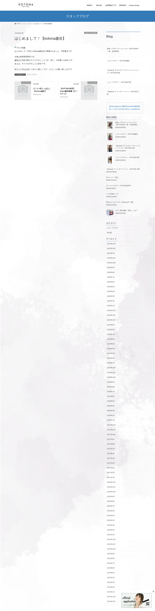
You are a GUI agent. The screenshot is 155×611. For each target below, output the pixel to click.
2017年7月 (111, 449)
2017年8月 (111, 444)
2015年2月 (111, 587)
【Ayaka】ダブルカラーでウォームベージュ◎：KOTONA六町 (122, 71)
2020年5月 (111, 287)
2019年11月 (111, 315)
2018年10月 (111, 377)
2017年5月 (111, 458)
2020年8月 (111, 272)
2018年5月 (111, 401)
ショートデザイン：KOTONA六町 (119, 82)
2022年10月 (111, 248)
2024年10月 (111, 244)
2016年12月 (111, 482)
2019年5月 (111, 344)
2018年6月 (111, 396)
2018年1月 (111, 420)
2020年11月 (111, 258)
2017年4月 (111, 463)
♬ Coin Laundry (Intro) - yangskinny (125, 109)
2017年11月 (111, 430)
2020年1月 (111, 306)
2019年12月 (111, 310)
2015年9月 (111, 554)
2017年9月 (111, 439)
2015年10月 (111, 549)
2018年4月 (111, 406)
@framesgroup (115, 106)
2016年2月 (111, 530)
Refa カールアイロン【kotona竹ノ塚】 (120, 202)
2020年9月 (111, 267)
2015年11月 (111, 544)
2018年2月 (111, 415)
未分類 (109, 233)
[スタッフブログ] (23, 86)
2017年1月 (111, 477)
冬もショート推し (112, 177)
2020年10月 (111, 263)
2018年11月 (111, 372)
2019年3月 (111, 353)
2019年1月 (111, 363)
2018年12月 (111, 368)
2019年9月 (111, 325)
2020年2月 (111, 301)
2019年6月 (111, 339)
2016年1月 (111, 535)
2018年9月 (111, 382)
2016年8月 (111, 501)
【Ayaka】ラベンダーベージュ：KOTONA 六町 (123, 93)
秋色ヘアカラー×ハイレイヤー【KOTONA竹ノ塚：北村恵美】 (122, 50)
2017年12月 (111, 425)
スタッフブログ (91, 33)
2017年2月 (111, 472)
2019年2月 (111, 358)
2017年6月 (111, 453)
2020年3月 (111, 296)
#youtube (130, 106)
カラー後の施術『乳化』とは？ (126, 210)
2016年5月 (111, 515)
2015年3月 (111, 582)
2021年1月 (111, 253)
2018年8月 (111, 387)
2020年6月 (111, 282)
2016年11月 (111, 487)
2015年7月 (111, 563)
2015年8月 (111, 558)
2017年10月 (111, 434)
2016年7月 (111, 506)
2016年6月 (111, 511)
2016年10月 (111, 492)
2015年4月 (111, 577)
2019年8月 (111, 329)
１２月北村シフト (112, 194)
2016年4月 (111, 520)
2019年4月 (111, 349)
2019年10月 (111, 320)
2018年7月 (111, 391)
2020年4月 (111, 291)
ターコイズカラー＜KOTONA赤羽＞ (119, 185)
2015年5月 (111, 573)
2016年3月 (111, 525)
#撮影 (123, 106)
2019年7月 (111, 334)
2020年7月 (111, 277)
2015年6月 (111, 568)
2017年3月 (111, 468)
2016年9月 (111, 496)
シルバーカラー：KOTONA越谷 (118, 61)
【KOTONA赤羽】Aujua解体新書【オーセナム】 (69, 91)
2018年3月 (111, 410)
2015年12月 (111, 539)
